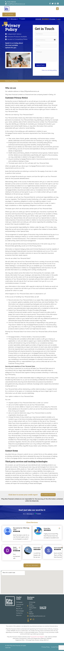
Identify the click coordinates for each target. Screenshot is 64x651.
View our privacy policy (49, 70)
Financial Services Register (37, 636)
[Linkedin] (58, 3)
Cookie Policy (55, 647)
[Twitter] (52, 3)
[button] (57, 8)
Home (7, 81)
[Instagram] (55, 3)
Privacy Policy (45, 647)
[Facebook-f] (50, 3)
